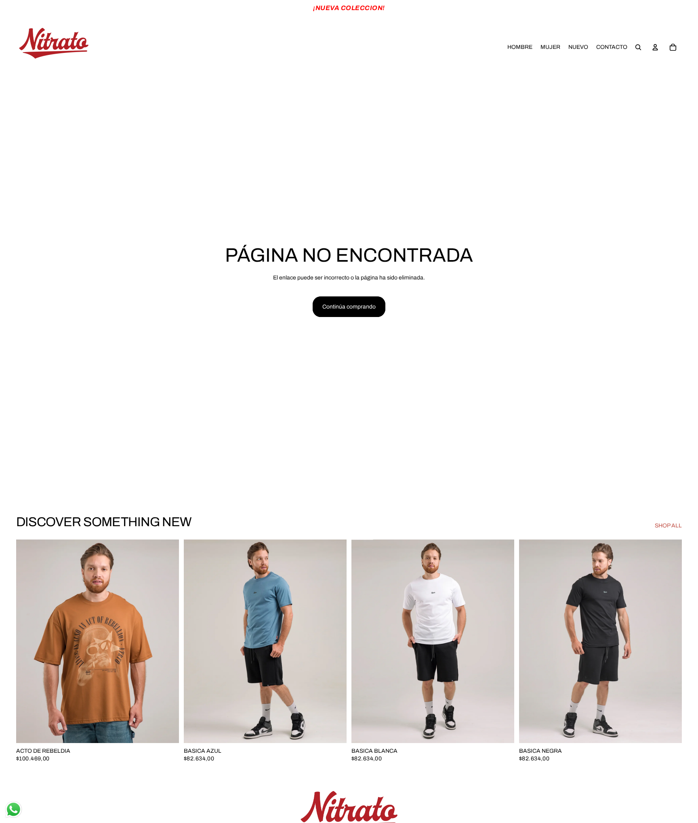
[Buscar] (638, 47)
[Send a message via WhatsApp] (13, 809)
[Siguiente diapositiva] (167, 641)
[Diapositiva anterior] (28, 641)
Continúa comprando (349, 307)
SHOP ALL (668, 526)
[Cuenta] (655, 47)
